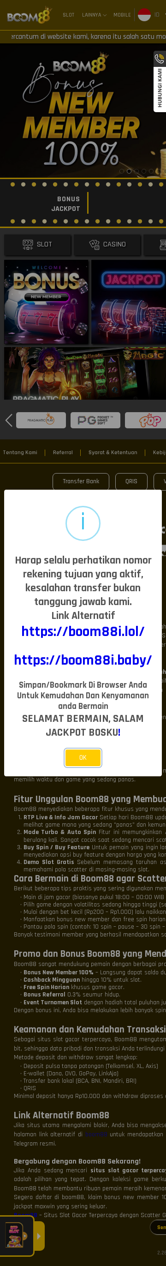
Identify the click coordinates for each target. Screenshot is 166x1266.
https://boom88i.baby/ (83, 660)
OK (83, 757)
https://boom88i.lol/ (83, 632)
